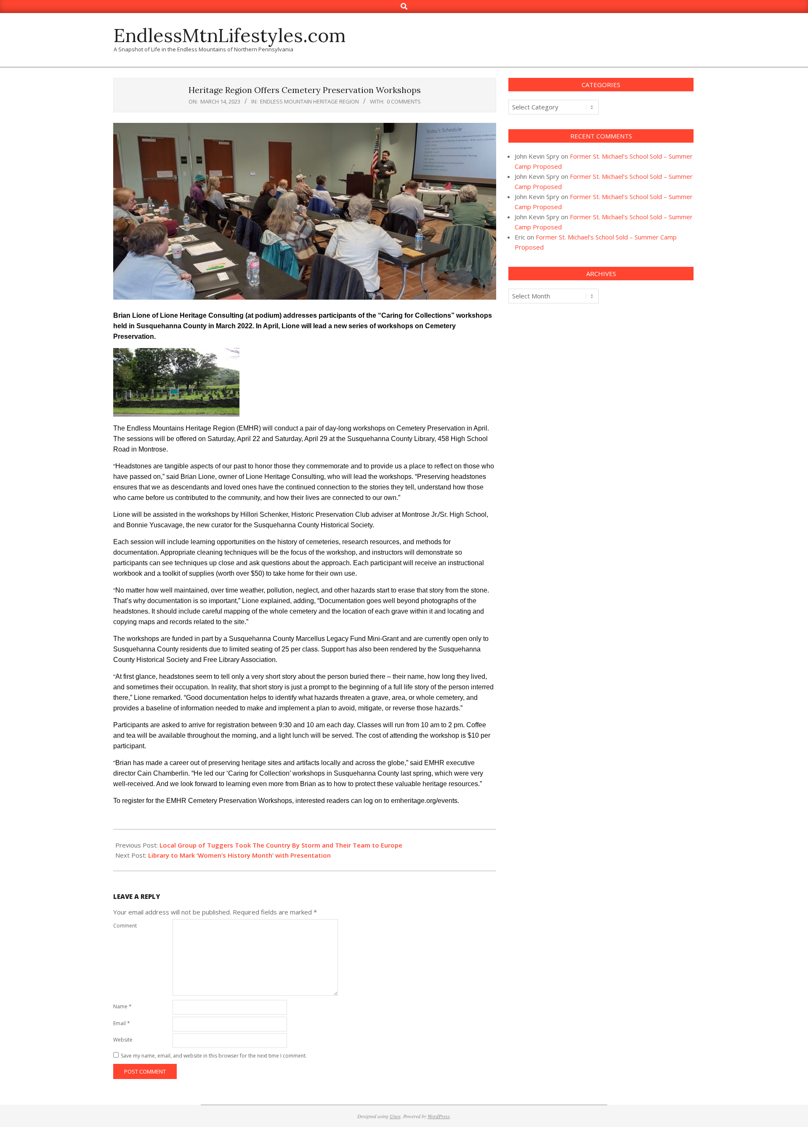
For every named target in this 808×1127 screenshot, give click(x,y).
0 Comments (404, 101)
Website (123, 1039)
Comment (125, 925)
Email (121, 1023)
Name (122, 1006)
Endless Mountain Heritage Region (309, 101)
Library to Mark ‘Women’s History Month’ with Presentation (239, 855)
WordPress (439, 1116)
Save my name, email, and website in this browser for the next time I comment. (214, 1055)
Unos (395, 1116)
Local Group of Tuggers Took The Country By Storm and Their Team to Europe (280, 845)
